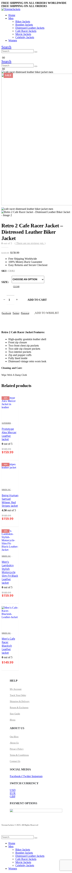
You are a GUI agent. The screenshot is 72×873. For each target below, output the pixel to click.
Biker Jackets (22, 21)
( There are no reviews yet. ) (30, 243)
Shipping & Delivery (20, 701)
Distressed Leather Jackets (29, 27)
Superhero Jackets (11, 423)
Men (10, 18)
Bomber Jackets (24, 24)
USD (13, 790)
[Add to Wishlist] (16, 423)
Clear (16, 286)
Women (12, 40)
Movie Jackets (23, 34)
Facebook (6, 313)
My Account (15, 689)
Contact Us (15, 761)
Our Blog (14, 736)
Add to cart (37, 299)
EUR (13, 793)
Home (11, 15)
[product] (10, 617)
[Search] (35, 51)
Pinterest (25, 313)
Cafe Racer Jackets (25, 30)
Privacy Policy (17, 749)
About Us (14, 742)
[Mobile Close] (3, 833)
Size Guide (15, 713)
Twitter (16, 313)
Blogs (12, 719)
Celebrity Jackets (24, 37)
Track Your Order (18, 695)
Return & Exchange (19, 707)
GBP (12, 796)
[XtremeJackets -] (10, 9)
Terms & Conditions (19, 755)
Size (4, 282)
